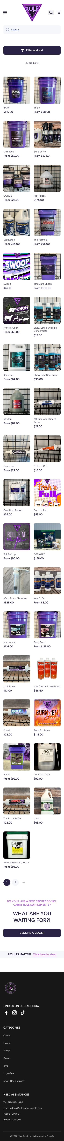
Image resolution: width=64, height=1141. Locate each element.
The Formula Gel (12, 818)
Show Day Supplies (13, 1081)
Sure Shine (40, 151)
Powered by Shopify (44, 1136)
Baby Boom (40, 642)
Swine (6, 1058)
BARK (6, 107)
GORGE (7, 195)
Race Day (8, 375)
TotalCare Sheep (43, 283)
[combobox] (32, 29)
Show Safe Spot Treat (46, 375)
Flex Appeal (40, 195)
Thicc (37, 107)
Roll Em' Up (9, 554)
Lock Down (9, 686)
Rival (5, 1065)
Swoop (7, 283)
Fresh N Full (40, 510)
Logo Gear (9, 1073)
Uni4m (37, 818)
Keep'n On (39, 598)
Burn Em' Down (42, 730)
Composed (9, 466)
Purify (6, 774)
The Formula (40, 239)
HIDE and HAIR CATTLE (16, 862)
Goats (6, 1043)
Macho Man (9, 642)
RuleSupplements (26, 1136)
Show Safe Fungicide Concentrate (45, 329)
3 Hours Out (40, 466)
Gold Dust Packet (12, 510)
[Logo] (32, 12)
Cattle (6, 1035)
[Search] (6, 29)
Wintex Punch (10, 327)
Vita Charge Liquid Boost (47, 686)
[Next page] (23, 882)
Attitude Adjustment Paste (45, 421)
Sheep (6, 1050)
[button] (59, 12)
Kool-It (7, 730)
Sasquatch (9, 239)
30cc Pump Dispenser (15, 598)
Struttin (7, 419)
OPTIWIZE (39, 554)
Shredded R (9, 151)
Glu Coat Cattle (42, 774)
